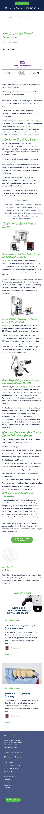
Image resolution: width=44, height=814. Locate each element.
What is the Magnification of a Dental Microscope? (20, 627)
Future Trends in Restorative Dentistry (18, 695)
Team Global (13, 42)
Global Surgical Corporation (26, 387)
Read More (9, 654)
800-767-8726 (32, 8)
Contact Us (13, 800)
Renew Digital (7, 325)
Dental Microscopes (12, 620)
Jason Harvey (16, 648)
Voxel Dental (7, 261)
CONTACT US (22, 3)
